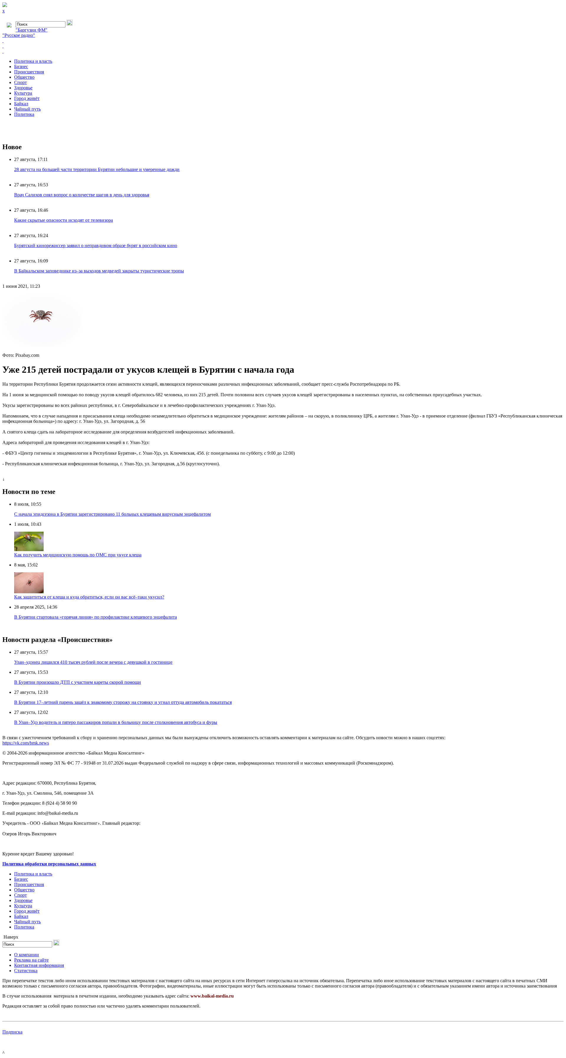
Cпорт (20, 82)
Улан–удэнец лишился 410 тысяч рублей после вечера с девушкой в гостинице (93, 662)
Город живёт (27, 98)
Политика (24, 114)
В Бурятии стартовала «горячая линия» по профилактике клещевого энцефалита (95, 617)
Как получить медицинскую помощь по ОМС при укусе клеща (78, 554)
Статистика (25, 970)
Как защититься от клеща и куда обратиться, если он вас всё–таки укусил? (89, 596)
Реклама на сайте (31, 959)
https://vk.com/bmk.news (25, 742)
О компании (26, 954)
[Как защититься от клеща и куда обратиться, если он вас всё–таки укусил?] (29, 591)
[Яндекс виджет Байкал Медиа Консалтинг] (283, 51)
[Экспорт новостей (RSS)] (283, 46)
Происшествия (29, 71)
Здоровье (23, 87)
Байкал (21, 103)
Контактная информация (39, 965)
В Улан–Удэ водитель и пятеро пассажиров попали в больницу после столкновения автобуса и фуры (115, 722)
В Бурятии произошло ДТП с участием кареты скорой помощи (77, 682)
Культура (23, 93)
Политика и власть (33, 61)
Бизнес (21, 66)
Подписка (12, 1031)
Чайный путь (27, 108)
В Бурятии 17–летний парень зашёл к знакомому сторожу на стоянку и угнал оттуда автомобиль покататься (123, 702)
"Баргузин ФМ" (31, 29)
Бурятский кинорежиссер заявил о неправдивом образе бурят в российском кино (95, 245)
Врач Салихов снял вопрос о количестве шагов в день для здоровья (81, 194)
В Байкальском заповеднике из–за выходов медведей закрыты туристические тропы (99, 270)
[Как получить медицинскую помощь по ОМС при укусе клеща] (29, 549)
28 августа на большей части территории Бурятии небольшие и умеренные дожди (97, 169)
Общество (24, 77)
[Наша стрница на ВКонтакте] (283, 40)
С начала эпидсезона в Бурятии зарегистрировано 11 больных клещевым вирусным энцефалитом (112, 514)
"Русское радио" (18, 35)
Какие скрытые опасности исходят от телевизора (63, 220)
